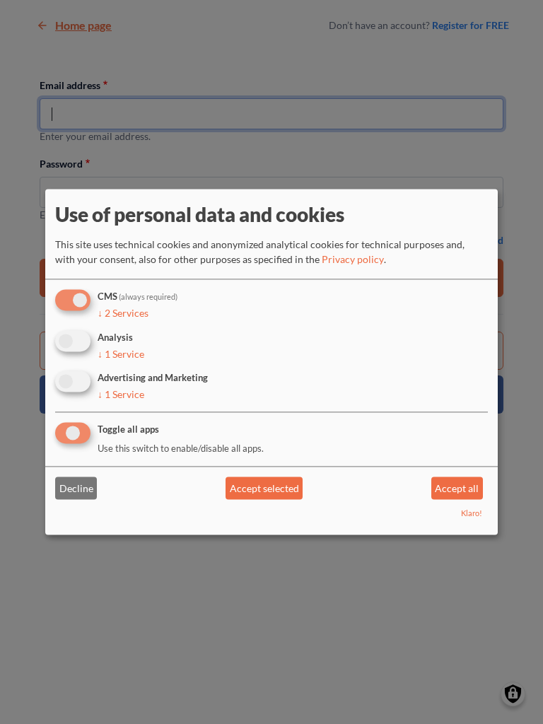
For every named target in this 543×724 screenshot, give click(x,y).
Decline (76, 488)
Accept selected (264, 488)
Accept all (457, 488)
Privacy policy (353, 259)
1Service (121, 354)
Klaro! (471, 513)
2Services (123, 313)
